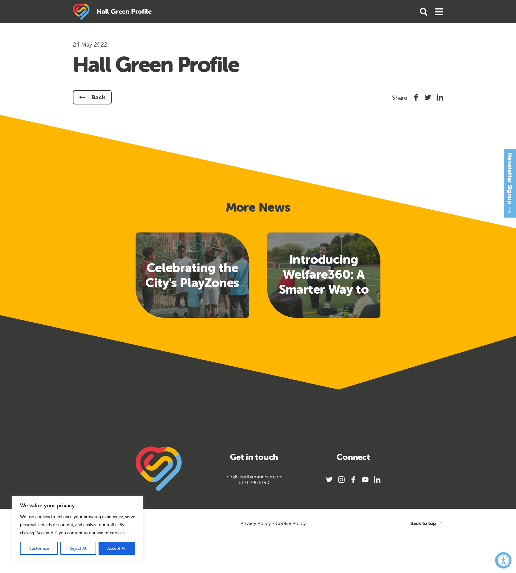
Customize (39, 548)
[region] (77, 528)
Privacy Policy (255, 523)
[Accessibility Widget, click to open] (503, 560)
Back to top (423, 523)
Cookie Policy (291, 523)
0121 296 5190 (254, 482)
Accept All (117, 548)
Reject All (78, 548)
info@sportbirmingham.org (253, 477)
